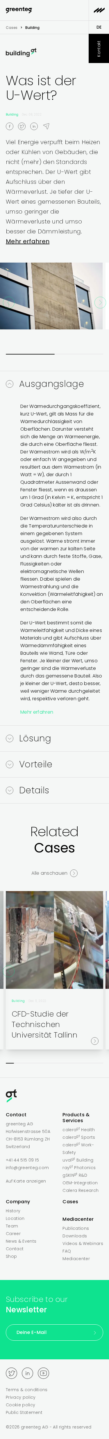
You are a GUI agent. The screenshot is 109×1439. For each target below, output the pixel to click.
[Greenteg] (19, 10)
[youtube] (43, 1373)
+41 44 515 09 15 (22, 1160)
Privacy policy (20, 1397)
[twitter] (24, 126)
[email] (48, 126)
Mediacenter (78, 1219)
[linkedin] (36, 126)
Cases (11, 27)
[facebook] (12, 126)
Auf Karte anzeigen (26, 1181)
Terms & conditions (27, 1390)
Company (18, 1201)
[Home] (54, 1097)
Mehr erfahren (27, 241)
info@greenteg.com (27, 1168)
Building (12, 114)
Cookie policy (20, 1405)
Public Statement (24, 1412)
